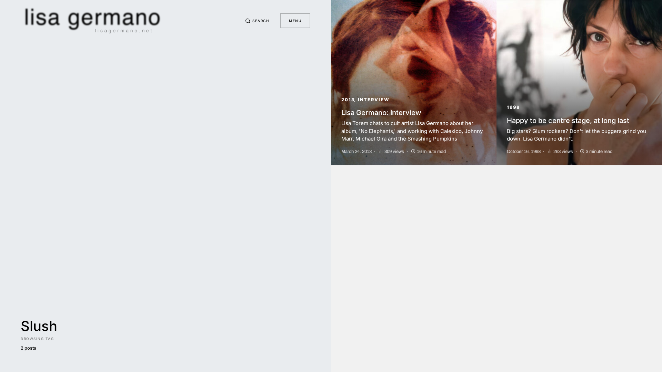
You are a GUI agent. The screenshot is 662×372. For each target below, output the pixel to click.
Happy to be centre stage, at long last (568, 120)
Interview (374, 99)
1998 (513, 107)
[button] (257, 20)
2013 (348, 99)
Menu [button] (295, 21)
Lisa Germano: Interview (381, 112)
